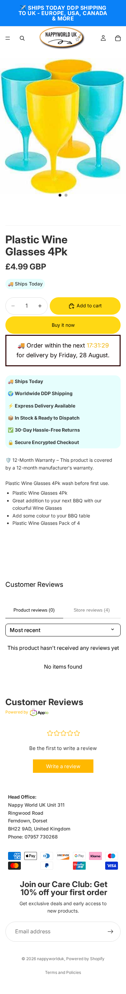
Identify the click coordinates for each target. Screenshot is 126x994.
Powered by (16, 712)
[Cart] (118, 38)
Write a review (63, 766)
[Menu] (7, 38)
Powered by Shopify (85, 958)
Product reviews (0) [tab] (34, 610)
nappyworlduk (50, 958)
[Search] (22, 38)
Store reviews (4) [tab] (92, 610)
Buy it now (63, 325)
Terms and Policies (63, 972)
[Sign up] (110, 932)
